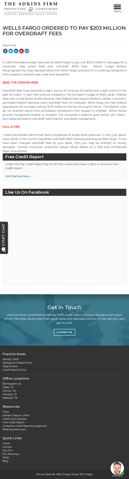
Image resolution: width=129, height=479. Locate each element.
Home (6, 443)
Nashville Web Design (58, 474)
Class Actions (10, 366)
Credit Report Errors (14, 369)
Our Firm (8, 450)
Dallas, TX (8, 387)
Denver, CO (9, 390)
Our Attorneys (11, 453)
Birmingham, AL (12, 383)
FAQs (6, 411)
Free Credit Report (14, 422)
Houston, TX (10, 394)
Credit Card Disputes (15, 418)
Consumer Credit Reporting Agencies (25, 425)
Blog (5, 461)
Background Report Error (17, 362)
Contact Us (64, 332)
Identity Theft (11, 359)
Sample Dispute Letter (16, 415)
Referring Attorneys (14, 429)
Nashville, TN (10, 397)
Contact (7, 446)
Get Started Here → (19, 176)
